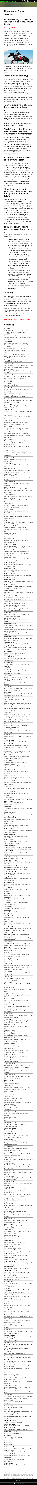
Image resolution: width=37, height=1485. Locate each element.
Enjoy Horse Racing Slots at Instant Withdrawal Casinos (15, 979)
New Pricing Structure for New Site (15, 1452)
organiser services (27, 1477)
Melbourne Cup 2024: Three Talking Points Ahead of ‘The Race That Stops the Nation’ (18, 848)
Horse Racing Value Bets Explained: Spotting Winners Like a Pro (15, 654)
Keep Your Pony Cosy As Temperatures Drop (18, 1252)
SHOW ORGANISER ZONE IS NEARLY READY (17, 1426)
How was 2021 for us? (11, 1340)
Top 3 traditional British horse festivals (16, 1036)
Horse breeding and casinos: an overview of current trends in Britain (17, 1046)
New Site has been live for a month (15, 1429)
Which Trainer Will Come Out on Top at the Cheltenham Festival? (18, 1016)
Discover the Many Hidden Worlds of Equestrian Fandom (16, 772)
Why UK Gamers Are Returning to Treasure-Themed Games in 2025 (18, 639)
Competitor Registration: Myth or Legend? (17, 1337)
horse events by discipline (16, 1475)
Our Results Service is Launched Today (16, 1365)
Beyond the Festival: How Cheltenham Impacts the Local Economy (16, 757)
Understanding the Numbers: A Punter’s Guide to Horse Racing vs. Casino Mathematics (17, 378)
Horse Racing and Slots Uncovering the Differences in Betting (16, 826)
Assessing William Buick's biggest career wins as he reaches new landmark (18, 678)
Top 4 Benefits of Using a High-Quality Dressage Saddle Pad (16, 794)
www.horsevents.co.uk (6, 1)
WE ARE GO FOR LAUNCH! (12, 1433)
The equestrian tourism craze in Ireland (16, 1268)
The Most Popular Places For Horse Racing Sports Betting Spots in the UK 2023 (17, 1195)
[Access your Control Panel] (15, 1)
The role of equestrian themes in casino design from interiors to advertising (17, 1088)
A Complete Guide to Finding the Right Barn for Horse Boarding (17, 418)
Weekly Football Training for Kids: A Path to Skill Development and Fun (18, 609)
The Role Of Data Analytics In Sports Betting (18, 1316)
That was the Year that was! (13, 1374)
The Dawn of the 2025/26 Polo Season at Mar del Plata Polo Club (17, 615)
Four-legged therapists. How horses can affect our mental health (17, 1083)
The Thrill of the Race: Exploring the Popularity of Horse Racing (15, 1221)
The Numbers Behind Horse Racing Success (18, 496)
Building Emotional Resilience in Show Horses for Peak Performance (16, 506)
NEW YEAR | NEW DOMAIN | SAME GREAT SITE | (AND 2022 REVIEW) (17, 1232)
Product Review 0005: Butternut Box (15, 1259)
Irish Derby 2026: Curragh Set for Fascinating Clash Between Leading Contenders (18, 366)
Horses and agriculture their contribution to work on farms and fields (18, 1077)
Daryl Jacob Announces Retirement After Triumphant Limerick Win (17, 778)
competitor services (18, 1477)
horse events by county (28, 1475)
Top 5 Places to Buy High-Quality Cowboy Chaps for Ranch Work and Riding (17, 349)
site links (8, 1477)
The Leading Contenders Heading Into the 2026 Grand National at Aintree (18, 442)
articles (31, 1472)
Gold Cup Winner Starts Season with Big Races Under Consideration (17, 536)
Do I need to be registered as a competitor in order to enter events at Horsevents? (18, 1397)
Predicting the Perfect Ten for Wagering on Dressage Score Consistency (18, 587)
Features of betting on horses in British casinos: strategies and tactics (16, 1051)
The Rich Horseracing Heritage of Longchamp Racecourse (14, 1243)
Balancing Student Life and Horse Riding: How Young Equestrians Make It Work (17, 704)
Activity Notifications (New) (13, 1437)
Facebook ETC (9, 1444)
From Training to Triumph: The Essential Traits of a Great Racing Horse (18, 1155)
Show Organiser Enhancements (14, 1353)
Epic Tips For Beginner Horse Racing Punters (18, 934)
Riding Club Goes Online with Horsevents (17, 1465)
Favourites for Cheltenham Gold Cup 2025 (18, 799)
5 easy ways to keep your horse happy (16, 1056)
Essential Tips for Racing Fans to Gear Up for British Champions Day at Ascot (18, 863)
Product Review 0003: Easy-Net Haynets (17, 1378)
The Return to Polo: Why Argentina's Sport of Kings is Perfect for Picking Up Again (18, 547)
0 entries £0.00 (20, 1484)
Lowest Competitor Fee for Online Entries (17, 1387)
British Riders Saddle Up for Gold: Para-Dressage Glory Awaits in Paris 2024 (16, 868)
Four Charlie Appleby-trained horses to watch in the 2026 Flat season (16, 423)
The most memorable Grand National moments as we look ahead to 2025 (16, 746)
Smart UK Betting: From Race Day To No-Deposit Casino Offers (17, 384)
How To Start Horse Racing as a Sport (16, 1255)
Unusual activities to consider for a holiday (18, 389)
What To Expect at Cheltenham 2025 (16, 762)
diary (8, 1475)
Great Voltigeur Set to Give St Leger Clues (17, 895)
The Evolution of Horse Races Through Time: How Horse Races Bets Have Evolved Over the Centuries (18, 1166)
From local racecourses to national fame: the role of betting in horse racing (17, 598)
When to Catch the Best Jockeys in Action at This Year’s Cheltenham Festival (17, 767)
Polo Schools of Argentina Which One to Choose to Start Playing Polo (17, 752)
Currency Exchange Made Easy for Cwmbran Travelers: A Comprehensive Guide (16, 529)
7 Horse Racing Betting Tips (13, 1248)
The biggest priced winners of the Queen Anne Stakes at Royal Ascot (17, 360)
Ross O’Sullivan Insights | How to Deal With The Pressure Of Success (18, 1332)
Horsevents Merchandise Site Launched (17, 1456)
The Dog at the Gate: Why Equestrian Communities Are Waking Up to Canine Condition (17, 435)
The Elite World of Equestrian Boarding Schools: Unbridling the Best (16, 1149)
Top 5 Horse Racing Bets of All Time (15, 1211)
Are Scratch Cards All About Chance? (16, 1006)
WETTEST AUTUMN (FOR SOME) (13, 1422)
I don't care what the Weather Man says (17, 1357)
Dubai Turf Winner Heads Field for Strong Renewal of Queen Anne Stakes (17, 955)
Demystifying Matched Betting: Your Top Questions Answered (17, 924)
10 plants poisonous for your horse (15, 908)
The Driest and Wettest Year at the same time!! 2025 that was (17, 512)
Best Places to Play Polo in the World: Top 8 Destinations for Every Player (18, 695)
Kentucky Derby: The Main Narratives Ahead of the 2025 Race (16, 726)
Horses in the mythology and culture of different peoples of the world (16, 1136)
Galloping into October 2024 (13, 858)
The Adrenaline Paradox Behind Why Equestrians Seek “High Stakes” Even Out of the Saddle (18, 490)
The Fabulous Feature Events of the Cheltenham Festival (15, 1060)
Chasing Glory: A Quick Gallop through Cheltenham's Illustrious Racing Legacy (17, 1066)
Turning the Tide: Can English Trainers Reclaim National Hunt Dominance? (16, 344)
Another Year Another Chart (13, 1098)
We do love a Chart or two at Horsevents (17, 1361)
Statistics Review (9, 1441)
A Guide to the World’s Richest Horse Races (18, 1344)
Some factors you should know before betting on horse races (16, 1278)
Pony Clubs (13, 1474)
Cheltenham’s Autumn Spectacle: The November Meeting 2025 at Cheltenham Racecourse (17, 553)
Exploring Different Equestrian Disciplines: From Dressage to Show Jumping (17, 1022)
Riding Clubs (7, 1474)
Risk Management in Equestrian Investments (18, 629)
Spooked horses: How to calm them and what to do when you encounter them (17, 944)
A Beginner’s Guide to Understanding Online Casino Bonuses (16, 501)
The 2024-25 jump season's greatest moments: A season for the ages (15, 604)
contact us (6, 1472)
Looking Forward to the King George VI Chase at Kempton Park (16, 842)
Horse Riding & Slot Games (12, 673)
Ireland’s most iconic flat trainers (14, 699)
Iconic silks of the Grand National (15, 742)
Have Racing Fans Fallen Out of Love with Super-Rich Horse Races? (17, 1321)
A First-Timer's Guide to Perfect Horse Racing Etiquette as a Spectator (18, 689)
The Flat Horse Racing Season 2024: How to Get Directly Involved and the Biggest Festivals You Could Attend (18, 967)
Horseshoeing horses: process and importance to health (15, 1125)
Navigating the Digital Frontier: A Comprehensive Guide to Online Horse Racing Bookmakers (16, 1142)
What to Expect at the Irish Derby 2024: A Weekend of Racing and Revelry (17, 929)
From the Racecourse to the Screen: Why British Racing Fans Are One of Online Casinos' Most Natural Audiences (17, 394)
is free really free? (21, 1478)
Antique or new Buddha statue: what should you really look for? (16, 429)
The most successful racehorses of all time (17, 1296)
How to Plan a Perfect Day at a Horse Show (18, 625)
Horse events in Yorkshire (10, 1478)
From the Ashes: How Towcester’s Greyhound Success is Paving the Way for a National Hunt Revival (18, 337)
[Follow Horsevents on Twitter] (25, 2)
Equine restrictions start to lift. (13, 1407)
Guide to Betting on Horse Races (14, 1292)
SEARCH (18, 1480)
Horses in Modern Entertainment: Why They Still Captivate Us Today (18, 401)
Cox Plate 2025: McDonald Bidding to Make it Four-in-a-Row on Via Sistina (18, 593)
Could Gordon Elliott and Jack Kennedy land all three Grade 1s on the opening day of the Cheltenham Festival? (17, 472)
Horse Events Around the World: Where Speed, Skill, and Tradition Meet (16, 355)
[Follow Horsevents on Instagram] (28, 2)
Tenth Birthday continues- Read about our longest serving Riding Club (18, 1412)
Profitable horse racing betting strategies (17, 1289)
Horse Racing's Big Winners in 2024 (15, 899)
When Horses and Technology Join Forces (17, 644)
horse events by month (22, 1474)
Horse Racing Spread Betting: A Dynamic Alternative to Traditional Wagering (17, 715)
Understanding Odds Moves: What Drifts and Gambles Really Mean (17, 560)
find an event (12, 1472)
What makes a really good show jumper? (17, 670)
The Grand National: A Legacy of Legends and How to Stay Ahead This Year (17, 648)
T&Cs (11, 1477)
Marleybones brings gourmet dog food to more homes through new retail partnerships (17, 453)
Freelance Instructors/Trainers (22, 1472)
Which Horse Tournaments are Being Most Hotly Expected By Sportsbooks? (17, 1190)
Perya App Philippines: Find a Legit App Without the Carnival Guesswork (17, 331)
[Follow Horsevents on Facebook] (22, 2)
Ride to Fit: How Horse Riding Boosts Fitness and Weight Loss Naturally (17, 720)
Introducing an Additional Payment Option (18, 1448)
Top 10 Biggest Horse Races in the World (17, 1032)
